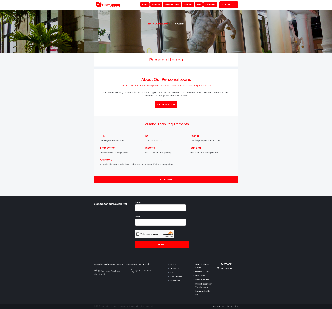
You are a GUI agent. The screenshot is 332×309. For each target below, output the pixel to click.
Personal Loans (202, 271)
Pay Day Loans (202, 279)
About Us (156, 4)
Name (138, 202)
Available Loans (172, 4)
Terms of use (218, 306)
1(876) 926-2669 (143, 270)
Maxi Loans (200, 275)
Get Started (228, 4)
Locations (188, 4)
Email (137, 216)
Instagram (227, 268)
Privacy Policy (232, 306)
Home (144, 4)
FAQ (199, 4)
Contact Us (176, 276)
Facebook (226, 264)
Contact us (210, 4)
